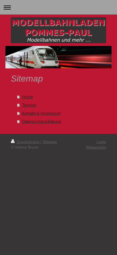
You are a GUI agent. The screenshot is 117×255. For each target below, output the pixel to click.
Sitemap (50, 142)
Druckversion (28, 142)
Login (101, 142)
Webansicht (96, 147)
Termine (29, 105)
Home (27, 96)
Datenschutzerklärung (41, 121)
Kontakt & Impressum (41, 113)
